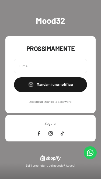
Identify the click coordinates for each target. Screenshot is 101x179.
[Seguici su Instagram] (50, 133)
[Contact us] (90, 152)
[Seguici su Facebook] (38, 133)
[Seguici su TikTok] (62, 133)
